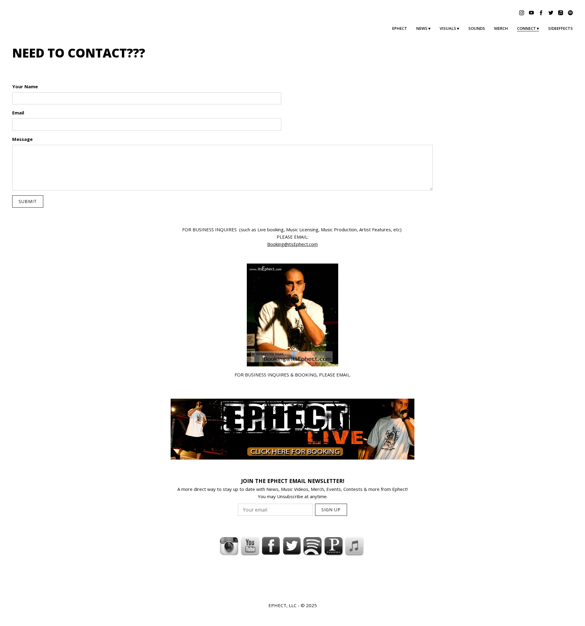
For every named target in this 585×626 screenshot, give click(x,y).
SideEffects (560, 28)
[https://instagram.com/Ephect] (521, 12)
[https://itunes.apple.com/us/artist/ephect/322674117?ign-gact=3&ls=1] (354, 546)
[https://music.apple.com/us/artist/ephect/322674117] (560, 12)
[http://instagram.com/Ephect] (229, 546)
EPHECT (399, 28)
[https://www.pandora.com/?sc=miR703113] (333, 546)
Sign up (331, 509)
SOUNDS (476, 28)
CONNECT (526, 28)
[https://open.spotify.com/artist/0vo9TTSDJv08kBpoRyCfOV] (570, 12)
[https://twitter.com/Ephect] (550, 12)
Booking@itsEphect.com (292, 244)
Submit (28, 201)
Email (18, 113)
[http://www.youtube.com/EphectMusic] (250, 546)
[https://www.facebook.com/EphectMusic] (271, 546)
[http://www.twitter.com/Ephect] (292, 546)
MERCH (501, 28)
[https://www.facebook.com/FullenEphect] (541, 12)
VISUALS (448, 28)
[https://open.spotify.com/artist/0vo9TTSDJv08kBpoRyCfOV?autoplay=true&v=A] (312, 546)
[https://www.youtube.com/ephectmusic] (531, 12)
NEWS (421, 28)
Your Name (25, 86)
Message (22, 139)
